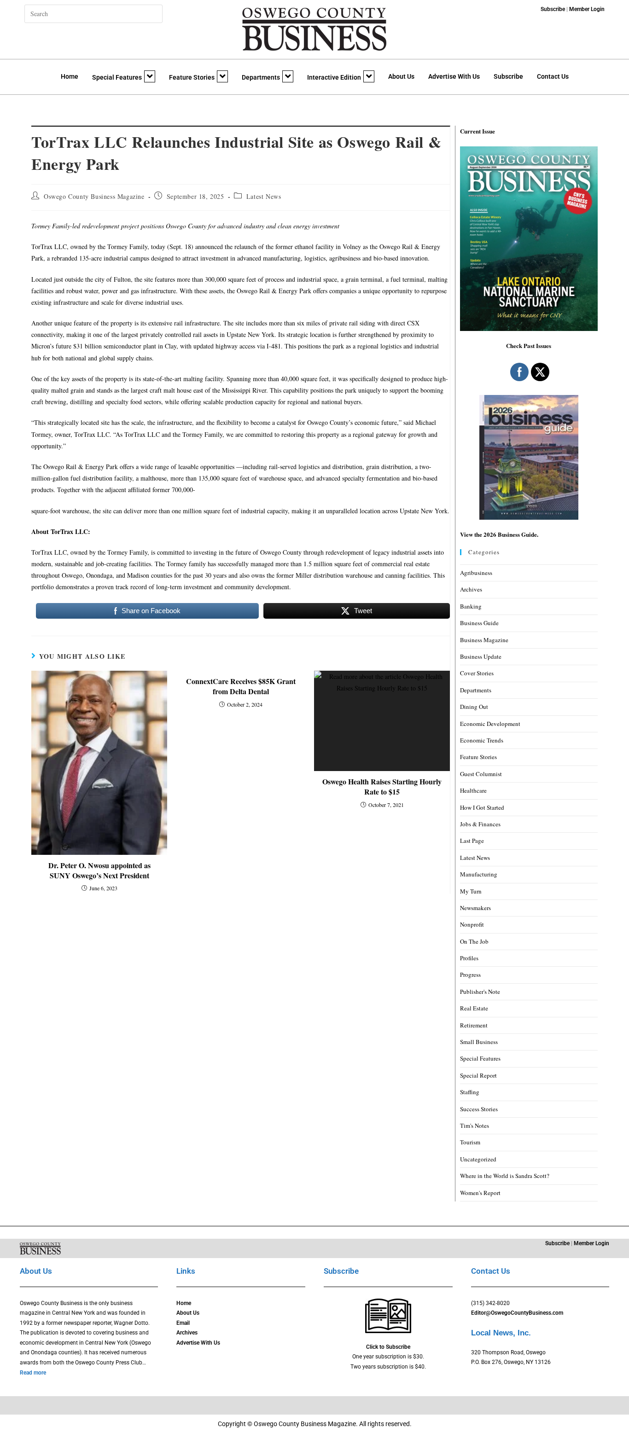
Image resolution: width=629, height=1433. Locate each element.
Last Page (472, 840)
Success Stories (479, 1109)
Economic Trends (481, 740)
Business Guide (479, 623)
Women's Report (480, 1193)
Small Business (479, 1042)
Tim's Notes (474, 1125)
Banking (471, 606)
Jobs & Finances (480, 824)
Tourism (470, 1142)
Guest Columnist (481, 774)
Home (69, 76)
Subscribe (508, 76)
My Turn (471, 891)
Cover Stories (477, 673)
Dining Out (474, 706)
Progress (470, 974)
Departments (261, 77)
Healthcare (473, 790)
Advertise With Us (454, 76)
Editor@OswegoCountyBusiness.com (517, 1313)
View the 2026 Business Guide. (499, 534)
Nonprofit (472, 924)
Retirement (474, 1025)
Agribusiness (476, 573)
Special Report (478, 1075)
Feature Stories (192, 77)
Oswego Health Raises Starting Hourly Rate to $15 (382, 787)
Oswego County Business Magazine (94, 196)
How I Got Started (482, 807)
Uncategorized (478, 1159)
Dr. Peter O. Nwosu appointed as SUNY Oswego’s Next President (99, 870)
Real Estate (474, 1008)
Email (183, 1323)
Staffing (469, 1092)
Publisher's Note (480, 991)
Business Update (480, 656)
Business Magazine (484, 640)
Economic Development (490, 723)
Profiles (469, 958)
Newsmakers (475, 908)
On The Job (474, 941)
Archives (471, 589)
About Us (401, 76)
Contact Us (553, 76)
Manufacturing (478, 874)
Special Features (117, 77)
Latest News (263, 196)
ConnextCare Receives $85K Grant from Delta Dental (241, 686)
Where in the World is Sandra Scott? (504, 1176)
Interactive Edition (334, 77)
